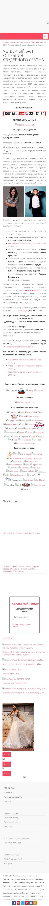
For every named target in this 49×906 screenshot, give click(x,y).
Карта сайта (8, 826)
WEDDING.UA (9, 788)
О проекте (8, 792)
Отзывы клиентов (11, 813)
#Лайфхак (8, 863)
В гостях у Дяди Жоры (11, 673)
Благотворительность (13, 843)
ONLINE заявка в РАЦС (13, 859)
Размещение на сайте (13, 797)
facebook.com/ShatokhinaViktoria (20, 346)
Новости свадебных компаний (16, 838)
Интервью (8, 638)
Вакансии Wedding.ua (12, 822)
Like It (6, 754)
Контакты (7, 801)
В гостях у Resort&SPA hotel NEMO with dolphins (22, 664)
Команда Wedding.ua (12, 817)
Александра (23, 310)
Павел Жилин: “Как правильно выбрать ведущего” (23, 692)
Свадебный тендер (12, 855)
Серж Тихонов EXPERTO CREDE (15, 683)
